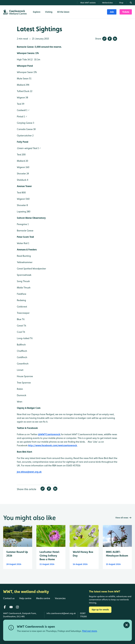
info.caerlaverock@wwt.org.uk (61, 613)
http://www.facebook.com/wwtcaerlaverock (52, 445)
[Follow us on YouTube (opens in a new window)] (11, 607)
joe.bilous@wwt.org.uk (29, 471)
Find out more (89, 631)
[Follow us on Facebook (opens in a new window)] (4, 607)
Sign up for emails (100, 609)
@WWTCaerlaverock (49, 434)
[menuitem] (111, 12)
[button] (104, 39)
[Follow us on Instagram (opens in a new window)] (17, 607)
